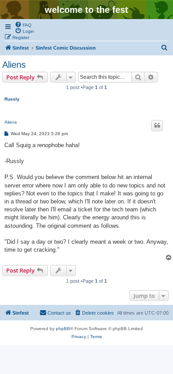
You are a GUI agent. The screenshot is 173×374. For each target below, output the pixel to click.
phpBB (63, 328)
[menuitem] (23, 24)
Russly (12, 99)
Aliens (14, 65)
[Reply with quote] (157, 125)
